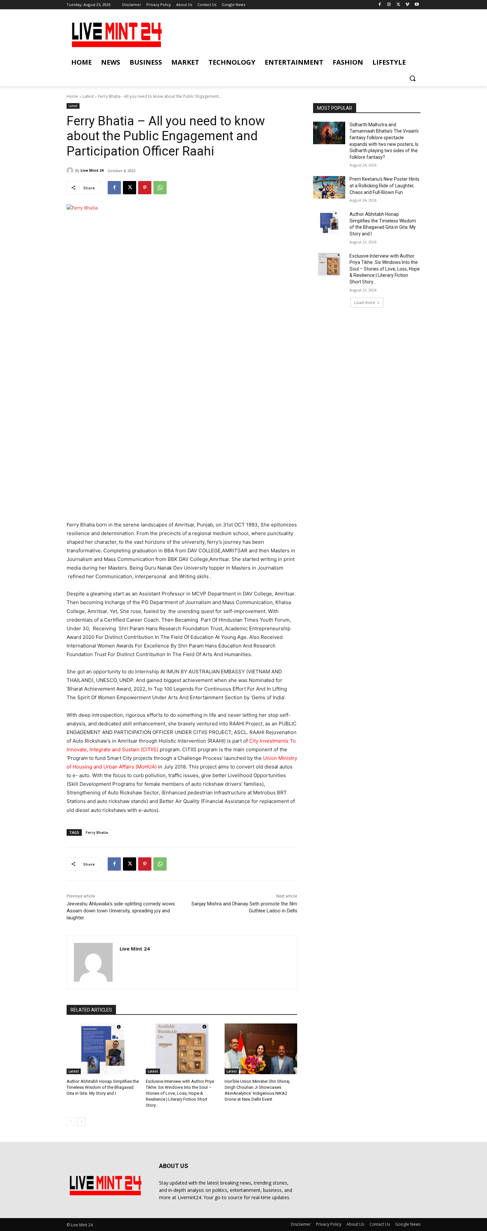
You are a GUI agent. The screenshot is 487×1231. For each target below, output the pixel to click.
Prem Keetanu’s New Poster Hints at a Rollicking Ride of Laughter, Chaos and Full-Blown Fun (384, 185)
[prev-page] (71, 1121)
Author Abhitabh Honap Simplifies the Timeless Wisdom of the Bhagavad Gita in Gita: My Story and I (103, 1087)
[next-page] (81, 1121)
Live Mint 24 (92, 170)
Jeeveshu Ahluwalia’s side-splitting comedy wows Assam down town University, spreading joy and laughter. (121, 911)
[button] (412, 78)
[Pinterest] (144, 187)
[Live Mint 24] (71, 170)
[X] (398, 5)
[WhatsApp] (160, 187)
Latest (88, 96)
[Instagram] (389, 5)
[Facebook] (380, 5)
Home (72, 96)
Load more (364, 302)
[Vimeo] (407, 5)
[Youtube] (416, 5)
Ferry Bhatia (97, 832)
